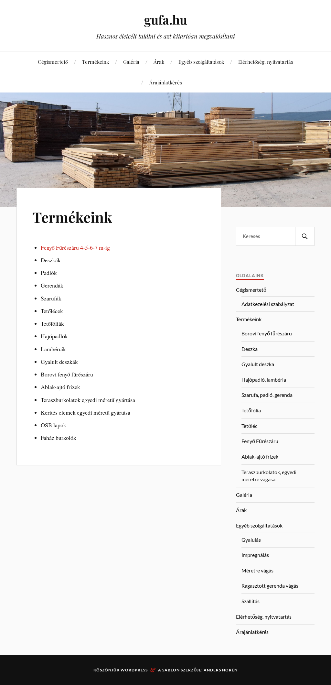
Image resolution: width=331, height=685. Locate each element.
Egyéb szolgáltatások (201, 61)
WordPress (134, 670)
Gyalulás (251, 540)
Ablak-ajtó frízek (259, 456)
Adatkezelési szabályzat (267, 304)
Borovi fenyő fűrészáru (266, 333)
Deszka (249, 349)
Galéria (131, 61)
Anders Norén (221, 670)
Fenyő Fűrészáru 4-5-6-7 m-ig (75, 247)
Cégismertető (53, 61)
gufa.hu (165, 19)
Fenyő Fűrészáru (259, 441)
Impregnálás (255, 555)
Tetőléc (249, 426)
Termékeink (95, 61)
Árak (159, 61)
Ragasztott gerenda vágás (269, 585)
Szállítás (250, 601)
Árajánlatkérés (165, 82)
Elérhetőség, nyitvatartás (265, 61)
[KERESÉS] (305, 236)
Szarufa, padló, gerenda (267, 395)
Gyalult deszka (257, 364)
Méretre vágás (257, 570)
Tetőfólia (251, 410)
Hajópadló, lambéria (263, 379)
